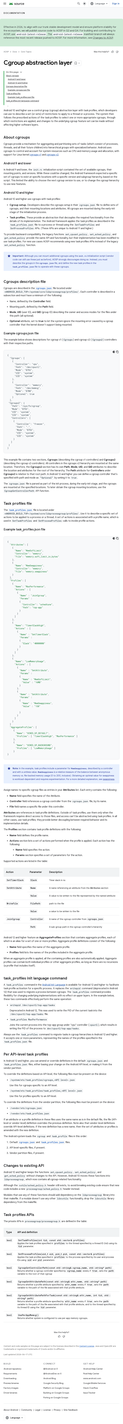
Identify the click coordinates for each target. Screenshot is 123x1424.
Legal (37, 1410)
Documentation (14, 13)
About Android (11, 1410)
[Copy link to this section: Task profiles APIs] (37, 1215)
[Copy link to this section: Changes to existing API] (47, 1166)
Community (26, 1410)
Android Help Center (93, 1368)
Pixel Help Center (91, 1373)
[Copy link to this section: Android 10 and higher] (37, 193)
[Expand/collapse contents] (21, 72)
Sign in (115, 3)
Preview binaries (11, 1383)
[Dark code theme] (114, 352)
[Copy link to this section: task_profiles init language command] (70, 978)
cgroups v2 (52, 154)
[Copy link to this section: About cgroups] (33, 137)
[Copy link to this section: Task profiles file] (35, 504)
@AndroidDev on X (52, 1373)
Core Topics (26, 51)
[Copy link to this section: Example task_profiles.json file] (48, 529)
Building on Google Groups (56, 1392)
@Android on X (50, 1368)
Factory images (11, 1388)
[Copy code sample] (117, 352)
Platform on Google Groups (56, 1388)
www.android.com (92, 1378)
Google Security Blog (53, 1383)
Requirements (10, 1373)
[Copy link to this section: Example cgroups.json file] (42, 333)
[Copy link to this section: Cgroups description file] (49, 282)
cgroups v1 (35, 154)
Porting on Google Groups (55, 1397)
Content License (86, 1346)
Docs (15, 51)
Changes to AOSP (103, 37)
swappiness (108, 779)
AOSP (6, 51)
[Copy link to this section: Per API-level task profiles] (51, 1054)
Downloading (10, 1378)
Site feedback (71, 1410)
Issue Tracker (89, 1392)
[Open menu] (5, 3)
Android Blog (49, 1378)
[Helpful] (112, 52)
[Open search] (79, 3)
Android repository (12, 1368)
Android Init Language (53, 984)
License (47, 1410)
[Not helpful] (117, 52)
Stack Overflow (90, 1388)
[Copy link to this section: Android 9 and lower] (34, 163)
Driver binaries (10, 1392)
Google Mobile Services (94, 1383)
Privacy (57, 1410)
